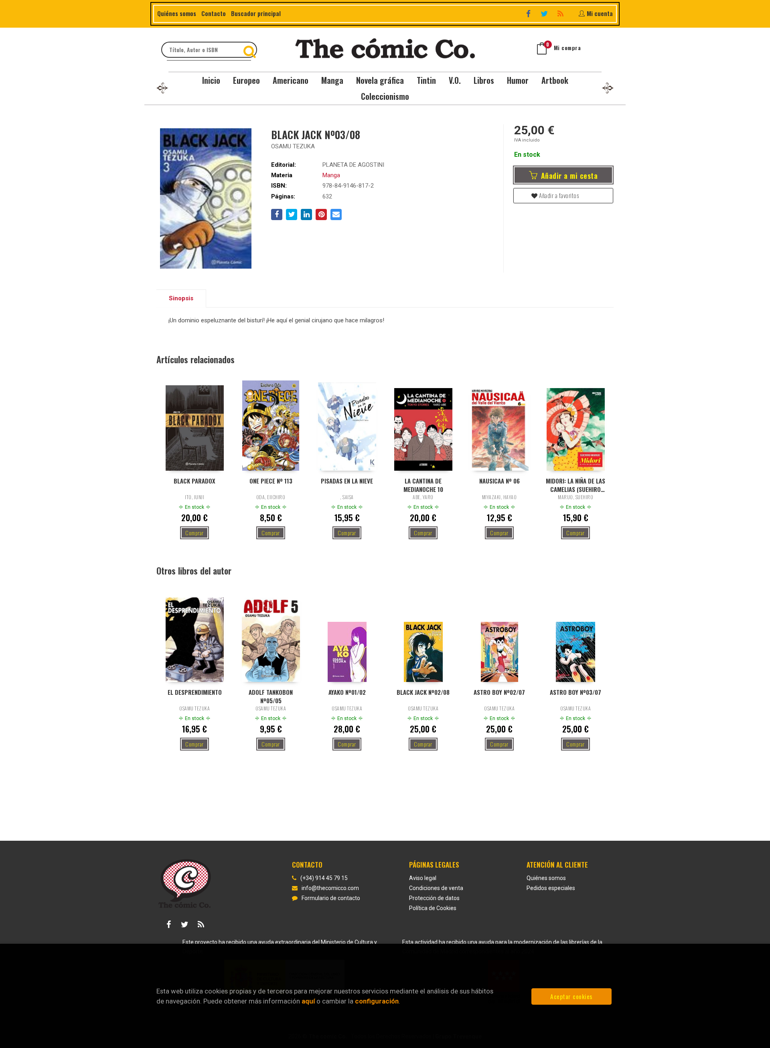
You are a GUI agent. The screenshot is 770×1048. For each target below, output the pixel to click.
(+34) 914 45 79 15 (324, 878)
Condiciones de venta (436, 888)
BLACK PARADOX (194, 481)
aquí (308, 1001)
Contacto (213, 13)
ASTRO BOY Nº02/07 (499, 692)
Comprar (194, 532)
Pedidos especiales (551, 888)
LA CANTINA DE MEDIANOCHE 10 (423, 485)
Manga (331, 175)
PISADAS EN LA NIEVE (347, 481)
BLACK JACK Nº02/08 (423, 692)
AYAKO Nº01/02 (347, 692)
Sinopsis (181, 298)
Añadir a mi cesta (568, 175)
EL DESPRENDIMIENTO (195, 692)
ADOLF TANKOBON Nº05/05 (271, 696)
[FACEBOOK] (529, 13)
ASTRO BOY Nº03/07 (575, 692)
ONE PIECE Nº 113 (270, 481)
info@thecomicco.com (330, 888)
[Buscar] (250, 50)
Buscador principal (256, 13)
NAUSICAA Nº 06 (499, 481)
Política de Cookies (432, 908)
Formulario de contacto (331, 898)
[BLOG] (561, 13)
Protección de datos (434, 898)
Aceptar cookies (571, 996)
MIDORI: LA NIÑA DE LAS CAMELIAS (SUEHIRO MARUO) (575, 485)
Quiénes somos (176, 13)
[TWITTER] (545, 13)
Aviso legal (422, 878)
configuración (377, 1001)
